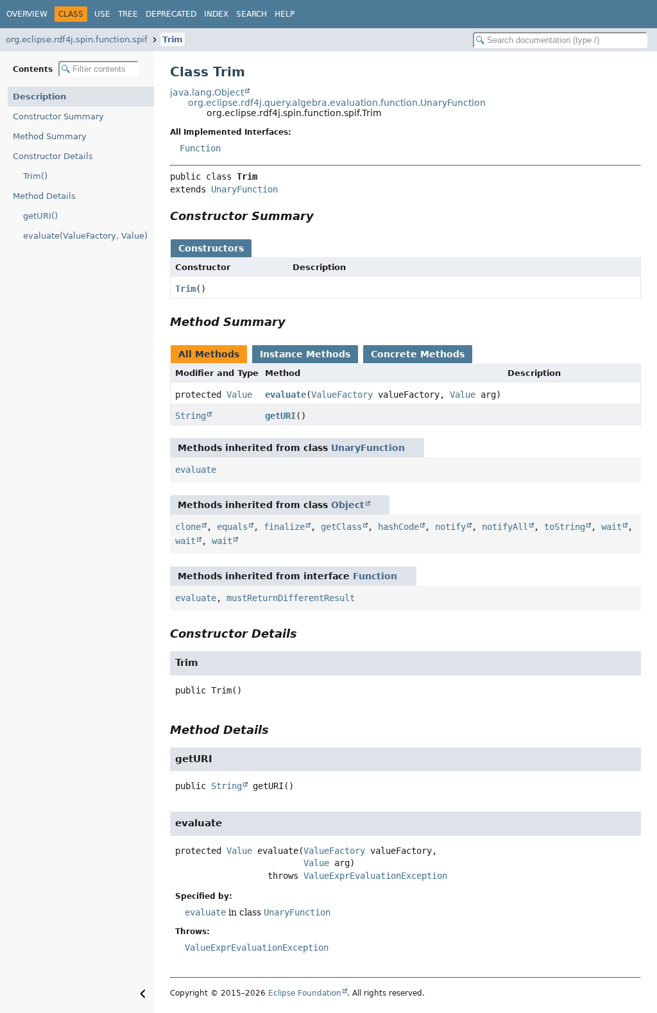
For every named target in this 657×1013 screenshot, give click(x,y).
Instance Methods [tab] (305, 354)
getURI (280, 416)
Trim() (35, 176)
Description (39, 96)
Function (200, 148)
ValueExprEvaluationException (375, 876)
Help (284, 14)
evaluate (285, 394)
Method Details (44, 196)
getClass (341, 527)
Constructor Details (53, 156)
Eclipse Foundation (304, 993)
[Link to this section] (323, 216)
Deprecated (171, 14)
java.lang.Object (207, 92)
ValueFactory (342, 394)
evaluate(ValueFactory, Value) (85, 236)
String (190, 416)
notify (450, 527)
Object (347, 505)
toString (564, 527)
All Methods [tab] (208, 354)
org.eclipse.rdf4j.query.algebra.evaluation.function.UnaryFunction (337, 103)
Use (102, 14)
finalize (284, 527)
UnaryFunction (244, 189)
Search (251, 14)
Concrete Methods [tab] (418, 354)
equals (232, 527)
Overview (26, 14)
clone (188, 527)
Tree (128, 14)
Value (239, 394)
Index (216, 14)
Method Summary (50, 136)
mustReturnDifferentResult (290, 598)
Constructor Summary (58, 116)
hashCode (398, 527)
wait (611, 527)
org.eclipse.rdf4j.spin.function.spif (77, 39)
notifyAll (505, 527)
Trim (172, 39)
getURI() (40, 216)
